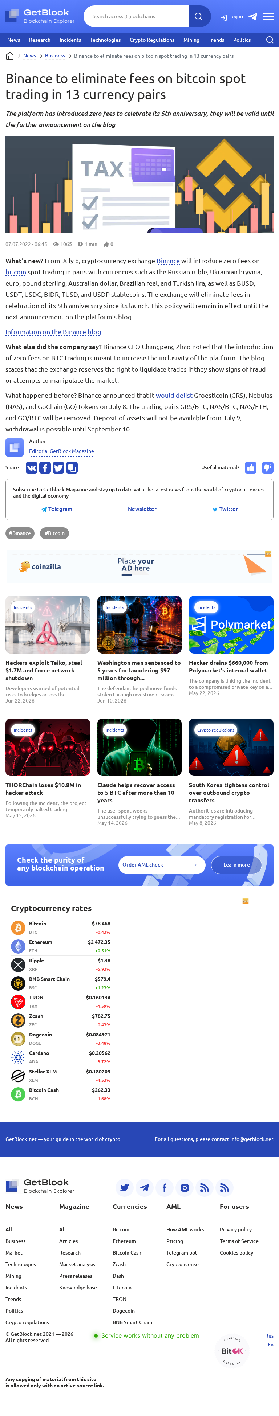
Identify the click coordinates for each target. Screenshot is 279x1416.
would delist (174, 395)
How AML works (185, 1229)
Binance (168, 260)
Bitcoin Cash (127, 1253)
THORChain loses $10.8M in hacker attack (43, 789)
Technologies (105, 40)
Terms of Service (239, 1241)
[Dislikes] (268, 468)
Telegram (59, 509)
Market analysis (77, 1264)
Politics (242, 40)
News (13, 40)
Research (39, 40)
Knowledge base (78, 1287)
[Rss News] (204, 1188)
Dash (118, 1276)
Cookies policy (236, 1253)
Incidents (70, 40)
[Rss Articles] (224, 1188)
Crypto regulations (27, 1322)
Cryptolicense (182, 1264)
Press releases (75, 1276)
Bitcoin (121, 1229)
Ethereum (124, 1241)
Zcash (119, 1264)
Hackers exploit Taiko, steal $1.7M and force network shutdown (43, 670)
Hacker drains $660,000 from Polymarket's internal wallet (228, 666)
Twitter (228, 509)
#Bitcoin (55, 533)
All (8, 1229)
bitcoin (15, 271)
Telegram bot (181, 1253)
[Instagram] (184, 1188)
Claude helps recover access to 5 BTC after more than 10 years (136, 792)
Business (55, 55)
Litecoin (122, 1287)
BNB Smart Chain (132, 1322)
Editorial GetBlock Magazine (61, 451)
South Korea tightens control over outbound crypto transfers (229, 792)
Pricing (174, 1241)
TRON (119, 1299)
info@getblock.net (252, 1139)
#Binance (20, 533)
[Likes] (250, 468)
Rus (269, 1336)
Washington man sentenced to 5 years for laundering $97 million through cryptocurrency (139, 670)
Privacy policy (236, 1229)
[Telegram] (145, 1188)
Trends (216, 40)
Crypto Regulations (152, 40)
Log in (236, 16)
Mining (191, 40)
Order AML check (142, 865)
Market (14, 1253)
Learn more (236, 865)
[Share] (31, 468)
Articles (68, 1241)
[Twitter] (125, 1188)
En (271, 1344)
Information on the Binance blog (53, 331)
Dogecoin (124, 1311)
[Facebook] (164, 1188)
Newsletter (142, 509)
